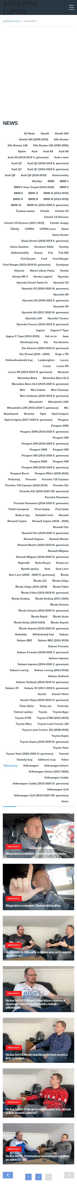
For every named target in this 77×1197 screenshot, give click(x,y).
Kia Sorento (61, 342)
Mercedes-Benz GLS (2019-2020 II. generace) (40, 383)
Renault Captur (17, 521)
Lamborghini (46, 360)
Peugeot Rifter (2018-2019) (52, 473)
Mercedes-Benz (27, 377)
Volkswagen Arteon (56, 765)
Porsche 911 (61, 485)
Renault (64, 515)
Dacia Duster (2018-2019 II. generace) (45, 240)
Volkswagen (30, 765)
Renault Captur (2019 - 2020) (50, 521)
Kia (46, 342)
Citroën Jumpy (59, 222)
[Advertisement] (38, 69)
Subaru (64, 634)
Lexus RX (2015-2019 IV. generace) (30, 371)
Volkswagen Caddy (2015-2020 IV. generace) (41, 783)
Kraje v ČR (62, 354)
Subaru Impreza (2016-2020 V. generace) (43, 664)
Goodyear (62, 264)
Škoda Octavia (59, 604)
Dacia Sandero (19, 246)
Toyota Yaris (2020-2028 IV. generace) (29, 753)
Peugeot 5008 (38, 461)
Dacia (65, 228)
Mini (22, 389)
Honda (64, 270)
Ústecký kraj (24, 759)
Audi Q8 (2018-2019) (34, 175)
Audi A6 (64, 151)
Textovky (63, 705)
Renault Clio (61, 527)
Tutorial (64, 753)
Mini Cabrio (38, 389)
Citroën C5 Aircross (56, 216)
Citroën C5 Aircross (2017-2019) (24, 222)
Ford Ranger (61, 258)
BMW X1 (16, 205)
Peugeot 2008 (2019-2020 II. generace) (44, 431)
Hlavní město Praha (42, 270)
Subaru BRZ (24, 640)
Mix (66, 407)
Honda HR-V (20, 276)
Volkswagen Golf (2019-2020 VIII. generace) (41, 795)
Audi (35, 151)
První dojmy (42, 509)
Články (14, 228)
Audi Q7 (16, 169)
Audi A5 (48, 151)
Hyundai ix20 (33, 318)
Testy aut (45, 705)
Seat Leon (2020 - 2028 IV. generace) (32, 574)
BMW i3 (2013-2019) (56, 193)
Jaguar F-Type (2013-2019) (22, 336)
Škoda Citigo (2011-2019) (31, 586)
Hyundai (63, 276)
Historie (19, 270)
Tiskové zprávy (23, 711)
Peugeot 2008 (60, 425)
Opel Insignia (60, 413)
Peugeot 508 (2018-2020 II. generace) (45, 467)
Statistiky (21, 634)
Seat (47, 568)
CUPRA (29, 228)
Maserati (63, 371)
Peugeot (63, 419)
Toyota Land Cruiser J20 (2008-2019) (45, 729)
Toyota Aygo (61, 711)
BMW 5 (64, 187)
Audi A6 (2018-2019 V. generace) (28, 157)
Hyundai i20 (61, 294)
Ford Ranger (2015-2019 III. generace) (26, 264)
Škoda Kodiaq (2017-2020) (52, 598)
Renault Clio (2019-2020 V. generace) (45, 533)
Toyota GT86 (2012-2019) (53, 717)
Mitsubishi (36, 401)
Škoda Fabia (61, 586)
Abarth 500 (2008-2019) (33, 139)
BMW (51, 181)
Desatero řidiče (44, 246)
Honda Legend (42, 276)
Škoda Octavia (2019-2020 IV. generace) (43, 610)
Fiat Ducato (28, 258)
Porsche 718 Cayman (55, 479)
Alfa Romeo (61, 139)
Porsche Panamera (57, 497)
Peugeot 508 (61, 461)
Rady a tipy (23, 515)
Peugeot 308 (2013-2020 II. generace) (45, 455)
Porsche (31, 479)
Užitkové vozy (47, 759)
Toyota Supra (60, 735)
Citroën (45, 210)
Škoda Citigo (60, 580)
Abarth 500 (62, 133)
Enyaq (38, 252)
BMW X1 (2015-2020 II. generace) (48, 205)
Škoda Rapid (39, 616)
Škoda (65, 574)
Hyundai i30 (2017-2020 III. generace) (45, 312)
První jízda (62, 509)
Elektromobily (20, 252)
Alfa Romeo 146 (17, 145)
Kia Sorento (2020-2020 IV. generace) (45, 348)
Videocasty (10, 765)
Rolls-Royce (43, 562)
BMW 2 (64, 181)
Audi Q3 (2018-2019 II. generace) (48, 163)
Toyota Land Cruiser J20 (53, 723)
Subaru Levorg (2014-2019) (51, 670)
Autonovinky (60, 175)
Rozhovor (62, 562)
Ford (44, 258)
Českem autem (25, 210)
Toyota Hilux (24, 723)
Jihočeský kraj (29, 342)
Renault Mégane (58, 550)
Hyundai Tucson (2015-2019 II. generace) (43, 324)
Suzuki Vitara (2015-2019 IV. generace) (44, 699)
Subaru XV (12, 688)
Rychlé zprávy (30, 568)
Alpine (22, 151)
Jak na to (51, 336)
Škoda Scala (61, 616)
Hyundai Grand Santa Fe (32, 282)
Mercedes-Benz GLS (56, 377)
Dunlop (64, 246)
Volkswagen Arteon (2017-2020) (49, 771)
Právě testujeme (19, 509)
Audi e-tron (61, 157)
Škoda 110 (40, 580)
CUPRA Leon (48, 228)
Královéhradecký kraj (19, 360)
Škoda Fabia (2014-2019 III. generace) (45, 592)
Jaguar (40, 330)
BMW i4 (18, 199)
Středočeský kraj (43, 634)
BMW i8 (33, 199)
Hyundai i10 (61, 282)
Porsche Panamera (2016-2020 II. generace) (41, 503)
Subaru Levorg (19, 670)
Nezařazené (11, 413)
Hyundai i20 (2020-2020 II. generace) (45, 300)
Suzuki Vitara (60, 694)
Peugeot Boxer (19, 473)
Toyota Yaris (61, 747)
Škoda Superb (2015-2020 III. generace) (44, 628)
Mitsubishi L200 (58, 401)
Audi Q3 (16, 163)
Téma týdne (26, 705)
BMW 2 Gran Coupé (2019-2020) (34, 187)
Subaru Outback (58, 676)
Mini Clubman (60, 389)
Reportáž (24, 562)
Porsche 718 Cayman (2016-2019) (26, 485)
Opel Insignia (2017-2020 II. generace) (28, 419)
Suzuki (42, 694)
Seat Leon (62, 568)
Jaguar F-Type (59, 330)
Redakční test (44, 515)
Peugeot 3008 (38, 449)
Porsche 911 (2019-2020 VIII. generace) (44, 491)
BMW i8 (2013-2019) (56, 199)
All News (29, 133)
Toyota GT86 (23, 717)
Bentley (37, 181)
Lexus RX (62, 366)
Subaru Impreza (59, 658)
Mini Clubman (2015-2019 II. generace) (44, 395)
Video (65, 759)
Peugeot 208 (61, 437)
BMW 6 (18, 193)
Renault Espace (34, 538)
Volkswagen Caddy (56, 777)
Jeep (65, 336)
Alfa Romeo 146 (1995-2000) (51, 145)
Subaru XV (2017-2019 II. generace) (46, 688)
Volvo (65, 801)
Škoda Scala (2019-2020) (29, 622)
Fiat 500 (63, 252)
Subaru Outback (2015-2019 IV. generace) (42, 682)
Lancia (64, 360)
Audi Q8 (10, 175)
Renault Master (59, 538)
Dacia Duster (60, 234)
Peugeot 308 (61, 449)
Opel (43, 413)
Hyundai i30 (61, 306)
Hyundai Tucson (58, 318)
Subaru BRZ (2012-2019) (53, 640)
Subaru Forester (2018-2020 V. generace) (43, 652)
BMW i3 (33, 193)
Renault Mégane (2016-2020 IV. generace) (42, 556)
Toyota (42, 711)
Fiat (50, 252)
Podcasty (14, 479)
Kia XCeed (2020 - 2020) (35, 354)
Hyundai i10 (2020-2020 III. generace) (45, 288)
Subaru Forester (58, 646)
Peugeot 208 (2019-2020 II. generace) (45, 443)
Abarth (45, 133)
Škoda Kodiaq (21, 598)
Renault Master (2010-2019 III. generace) (43, 544)
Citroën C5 (62, 210)
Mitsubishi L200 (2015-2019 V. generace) (32, 407)
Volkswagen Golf (58, 789)
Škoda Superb (60, 622)
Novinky (29, 413)
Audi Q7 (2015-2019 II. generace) (48, 169)
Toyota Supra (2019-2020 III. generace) (44, 741)
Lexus (47, 366)
